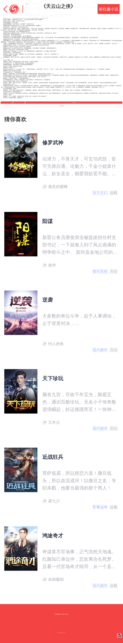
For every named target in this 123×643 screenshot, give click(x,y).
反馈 (67, 614)
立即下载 (61, 105)
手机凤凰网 (57, 614)
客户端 (63, 614)
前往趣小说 (108, 9)
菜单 (13, 102)
